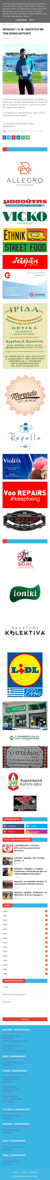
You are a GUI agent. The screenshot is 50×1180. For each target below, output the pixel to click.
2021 (25, 933)
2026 (25, 911)
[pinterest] (13, 832)
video (41, 131)
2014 (25, 965)
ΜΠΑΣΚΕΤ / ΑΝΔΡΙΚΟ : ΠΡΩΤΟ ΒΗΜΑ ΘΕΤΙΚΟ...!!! (29, 859)
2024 (25, 920)
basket (30, 131)
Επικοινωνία (33, 1172)
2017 (25, 951)
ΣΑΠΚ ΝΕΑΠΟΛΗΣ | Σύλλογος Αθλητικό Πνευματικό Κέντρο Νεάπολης (27, 848)
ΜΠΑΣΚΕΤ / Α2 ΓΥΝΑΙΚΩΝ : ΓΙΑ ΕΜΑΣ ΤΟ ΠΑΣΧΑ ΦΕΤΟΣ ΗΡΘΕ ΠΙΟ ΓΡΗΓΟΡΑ (30, 882)
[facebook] (13, 826)
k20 (35, 131)
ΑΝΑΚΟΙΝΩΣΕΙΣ (13, 131)
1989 (25, 974)
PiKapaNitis (8, 38)
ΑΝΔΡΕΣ (24, 131)
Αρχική (15, 1172)
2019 (25, 942)
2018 (25, 947)
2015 (25, 960)
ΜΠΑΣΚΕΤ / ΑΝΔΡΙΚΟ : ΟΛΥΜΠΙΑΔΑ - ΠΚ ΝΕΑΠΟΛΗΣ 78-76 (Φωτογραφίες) (30, 893)
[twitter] (36, 826)
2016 (25, 956)
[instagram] (36, 832)
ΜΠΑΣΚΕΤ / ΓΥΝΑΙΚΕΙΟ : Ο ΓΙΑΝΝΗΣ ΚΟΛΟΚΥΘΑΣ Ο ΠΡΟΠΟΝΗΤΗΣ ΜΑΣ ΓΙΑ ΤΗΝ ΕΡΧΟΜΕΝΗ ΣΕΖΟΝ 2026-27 (30, 871)
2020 (25, 938)
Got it (32, 20)
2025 (25, 916)
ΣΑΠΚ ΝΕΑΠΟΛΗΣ (31, 1176)
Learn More (21, 20)
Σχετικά (23, 1172)
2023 (25, 924)
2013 (25, 969)
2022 (25, 929)
